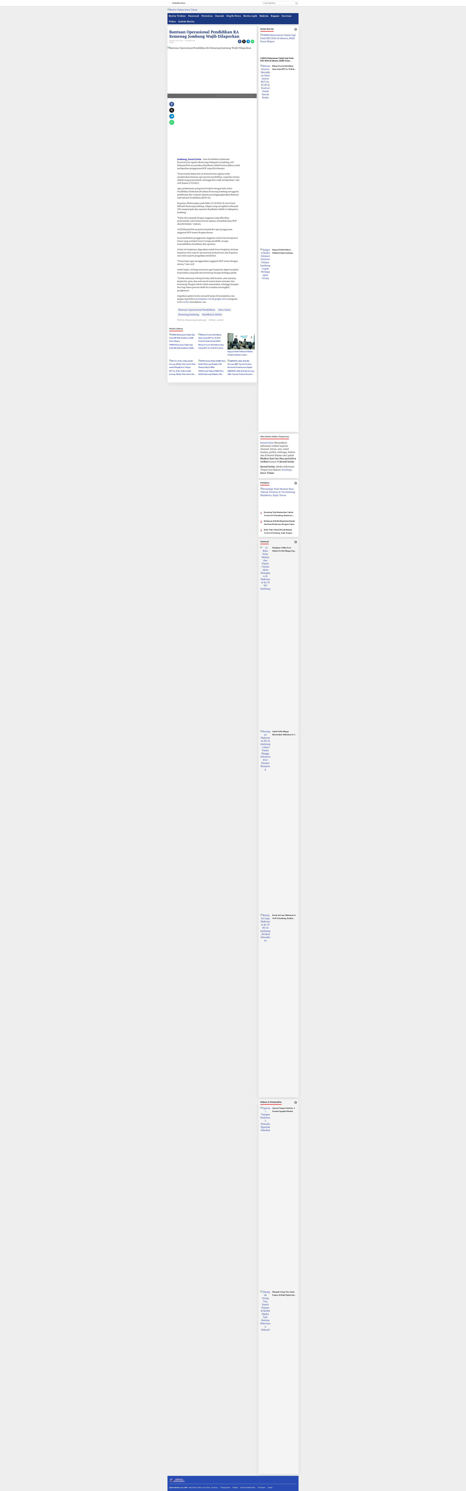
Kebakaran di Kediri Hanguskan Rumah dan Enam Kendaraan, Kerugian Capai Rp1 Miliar (279, 523)
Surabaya (287, 469)
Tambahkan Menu (178, 3)
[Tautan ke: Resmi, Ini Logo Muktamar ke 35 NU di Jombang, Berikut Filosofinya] (265, 1004)
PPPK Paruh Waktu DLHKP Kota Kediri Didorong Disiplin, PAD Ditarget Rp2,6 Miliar (211, 373)
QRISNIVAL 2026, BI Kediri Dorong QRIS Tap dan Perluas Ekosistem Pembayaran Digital (241, 373)
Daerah (171, 42)
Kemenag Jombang (188, 314)
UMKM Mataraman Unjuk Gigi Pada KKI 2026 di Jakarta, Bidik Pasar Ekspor (181, 347)
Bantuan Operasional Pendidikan (196, 309)
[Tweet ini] (244, 41)
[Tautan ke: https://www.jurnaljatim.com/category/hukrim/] (295, 1102)
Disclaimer (261, 1487)
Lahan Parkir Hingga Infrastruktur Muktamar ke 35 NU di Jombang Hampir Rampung (284, 733)
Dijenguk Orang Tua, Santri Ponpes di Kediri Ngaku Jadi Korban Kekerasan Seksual (283, 1294)
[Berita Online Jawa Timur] (182, 9)
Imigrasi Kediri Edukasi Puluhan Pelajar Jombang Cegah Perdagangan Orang (240, 353)
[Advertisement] (208, 129)
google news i (221, 298)
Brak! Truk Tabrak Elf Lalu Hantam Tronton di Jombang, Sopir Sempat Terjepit (278, 531)
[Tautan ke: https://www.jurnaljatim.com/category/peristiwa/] (295, 483)
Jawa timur (224, 309)
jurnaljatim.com (204, 298)
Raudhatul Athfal (212, 314)
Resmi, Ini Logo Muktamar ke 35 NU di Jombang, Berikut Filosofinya (284, 917)
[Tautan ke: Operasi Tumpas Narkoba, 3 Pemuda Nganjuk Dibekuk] (265, 1197)
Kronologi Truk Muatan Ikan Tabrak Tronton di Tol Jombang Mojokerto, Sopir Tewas (278, 514)
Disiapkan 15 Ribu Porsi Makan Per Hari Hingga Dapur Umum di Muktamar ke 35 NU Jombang (284, 549)
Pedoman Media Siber (247, 1487)
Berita (194, 1487)
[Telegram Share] (248, 41)
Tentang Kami (225, 1487)
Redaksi (235, 1487)
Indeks (270, 1487)
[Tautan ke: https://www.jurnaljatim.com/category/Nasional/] (295, 542)
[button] (296, 3)
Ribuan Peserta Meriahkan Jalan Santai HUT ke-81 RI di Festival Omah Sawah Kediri (211, 347)
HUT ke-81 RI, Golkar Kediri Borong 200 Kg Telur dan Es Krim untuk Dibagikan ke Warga (182, 373)
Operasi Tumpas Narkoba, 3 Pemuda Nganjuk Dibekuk (283, 1109)
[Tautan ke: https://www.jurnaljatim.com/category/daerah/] (295, 29)
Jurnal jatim (267, 442)
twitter (186, 301)
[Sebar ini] (239, 41)
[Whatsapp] (252, 41)
